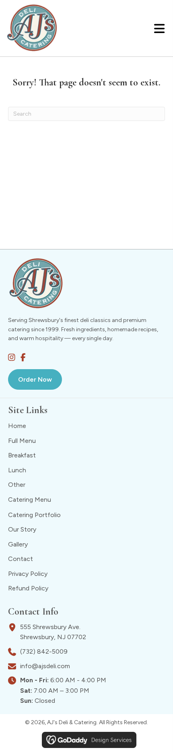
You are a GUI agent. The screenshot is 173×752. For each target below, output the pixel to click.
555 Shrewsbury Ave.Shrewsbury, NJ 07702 (53, 632)
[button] (11, 357)
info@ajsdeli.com (45, 666)
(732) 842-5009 (44, 651)
